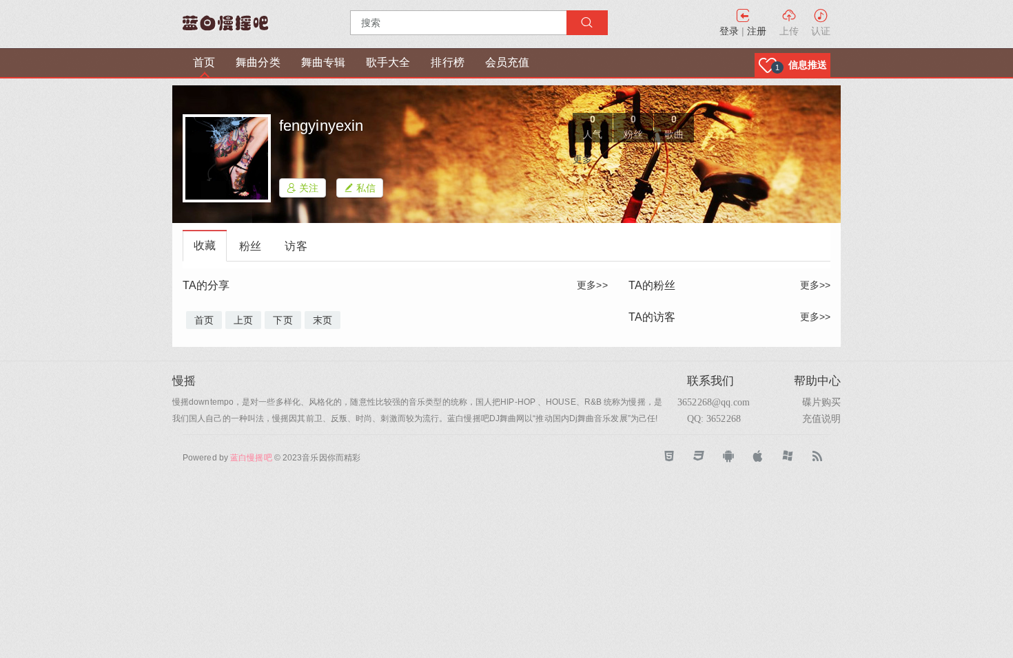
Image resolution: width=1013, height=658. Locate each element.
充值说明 (821, 418)
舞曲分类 (258, 62)
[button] (792, 65)
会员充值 (507, 62)
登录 (729, 30)
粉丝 (250, 246)
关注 (307, 187)
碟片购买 (821, 401)
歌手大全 (388, 62)
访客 (296, 246)
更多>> (592, 284)
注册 (756, 30)
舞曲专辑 (323, 62)
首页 (204, 62)
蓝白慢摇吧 (251, 458)
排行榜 (447, 62)
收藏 (205, 245)
